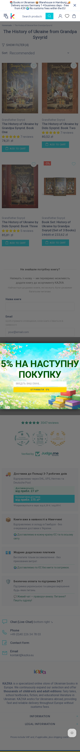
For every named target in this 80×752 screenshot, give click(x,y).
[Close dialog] (76, 346)
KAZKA (13, 16)
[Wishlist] (67, 16)
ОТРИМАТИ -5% (40, 389)
